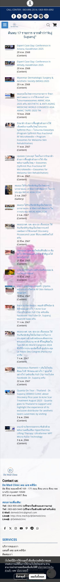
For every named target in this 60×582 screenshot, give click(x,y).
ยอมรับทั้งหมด (37, 576)
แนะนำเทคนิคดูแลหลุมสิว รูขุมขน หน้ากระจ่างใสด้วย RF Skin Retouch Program (35, 289)
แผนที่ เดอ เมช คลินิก (14, 550)
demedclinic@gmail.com (24, 512)
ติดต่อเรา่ (7, 554)
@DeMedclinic (18, 519)
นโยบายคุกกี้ (22, 570)
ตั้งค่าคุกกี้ (20, 576)
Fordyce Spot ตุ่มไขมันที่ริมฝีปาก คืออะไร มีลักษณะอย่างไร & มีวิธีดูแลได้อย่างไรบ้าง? (35, 254)
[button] (47, 25)
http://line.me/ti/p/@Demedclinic (28, 515)
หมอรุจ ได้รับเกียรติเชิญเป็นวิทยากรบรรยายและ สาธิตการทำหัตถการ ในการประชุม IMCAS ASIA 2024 (35, 189)
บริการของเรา (10, 546)
